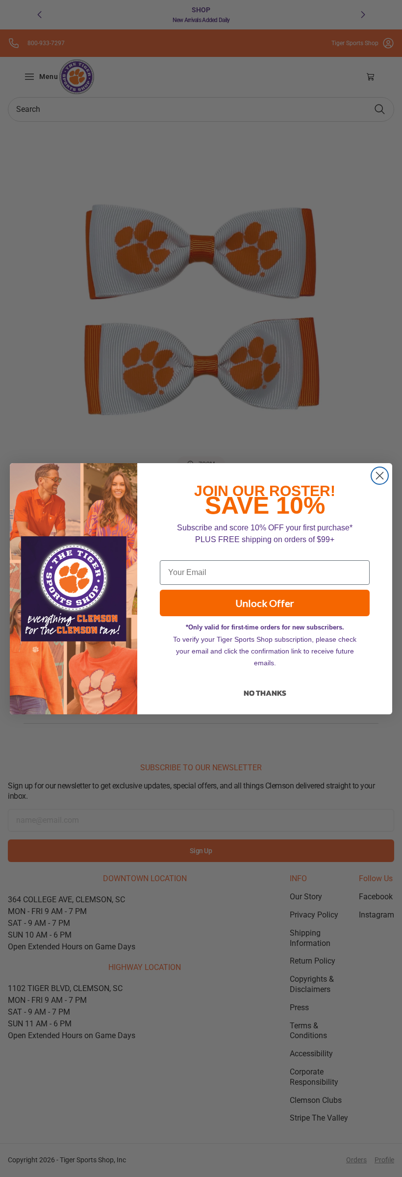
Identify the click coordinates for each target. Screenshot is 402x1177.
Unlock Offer (264, 603)
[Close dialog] (379, 475)
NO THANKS (265, 693)
